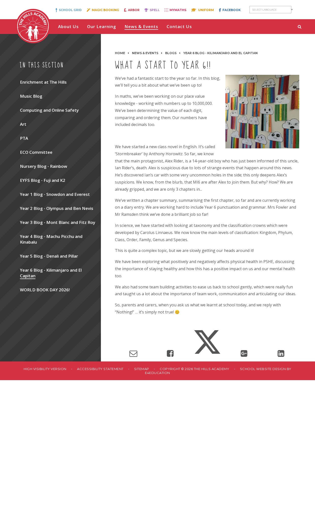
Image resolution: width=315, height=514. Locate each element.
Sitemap (141, 369)
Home (120, 53)
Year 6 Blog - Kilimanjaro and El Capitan (220, 53)
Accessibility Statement (100, 369)
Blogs (170, 53)
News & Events (145, 53)
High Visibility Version (45, 369)
